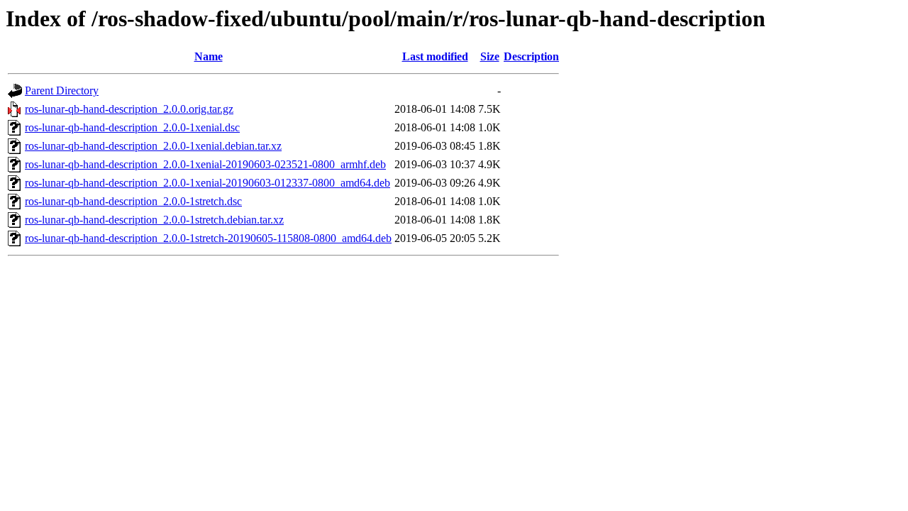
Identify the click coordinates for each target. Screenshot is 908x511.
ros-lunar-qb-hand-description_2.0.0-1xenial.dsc (132, 127)
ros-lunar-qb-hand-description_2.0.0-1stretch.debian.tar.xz (154, 220)
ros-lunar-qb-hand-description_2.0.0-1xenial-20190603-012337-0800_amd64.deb (207, 183)
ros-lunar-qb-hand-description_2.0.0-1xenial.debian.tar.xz (153, 146)
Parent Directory (62, 90)
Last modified (435, 56)
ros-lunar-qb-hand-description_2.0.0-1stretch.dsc (133, 201)
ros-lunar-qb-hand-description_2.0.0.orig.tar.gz (129, 109)
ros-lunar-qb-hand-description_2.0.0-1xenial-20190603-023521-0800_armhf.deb (205, 164)
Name (208, 56)
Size (489, 56)
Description (531, 56)
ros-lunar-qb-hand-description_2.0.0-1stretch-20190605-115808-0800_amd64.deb (208, 238)
